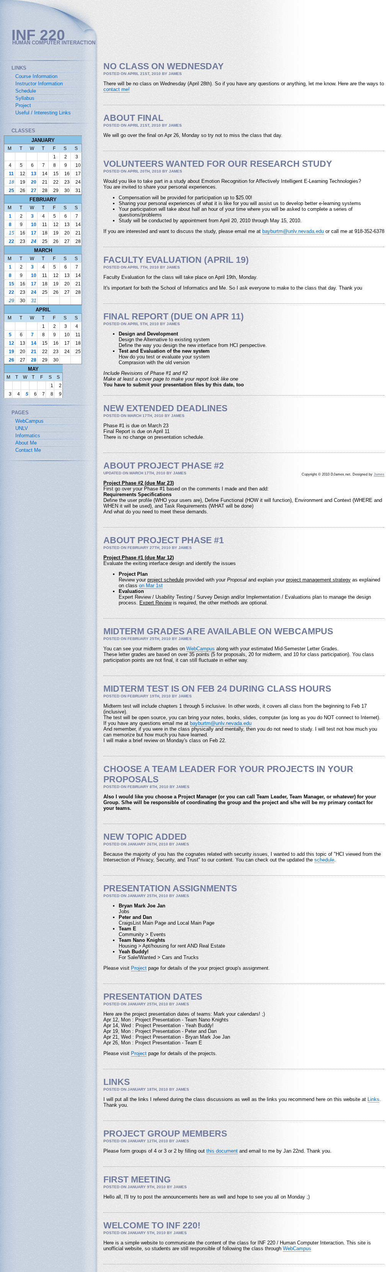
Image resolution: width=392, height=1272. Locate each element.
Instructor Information (39, 83)
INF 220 (38, 35)
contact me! (116, 89)
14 (33, 343)
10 (33, 224)
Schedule (25, 91)
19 (11, 351)
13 (33, 173)
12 (11, 343)
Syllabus (24, 98)
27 (33, 190)
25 (11, 190)
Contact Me (28, 450)
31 (33, 300)
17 (33, 233)
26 (11, 360)
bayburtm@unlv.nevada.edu (293, 231)
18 (11, 182)
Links (373, 1099)
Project (139, 968)
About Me (26, 443)
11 (11, 173)
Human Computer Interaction (53, 43)
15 (11, 233)
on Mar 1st (151, 585)
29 (11, 300)
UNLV (21, 428)
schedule (324, 860)
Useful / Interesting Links (43, 113)
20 (33, 182)
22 (11, 241)
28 (33, 360)
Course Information (36, 76)
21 (33, 351)
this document (222, 1151)
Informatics (27, 435)
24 (33, 241)
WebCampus (200, 648)
